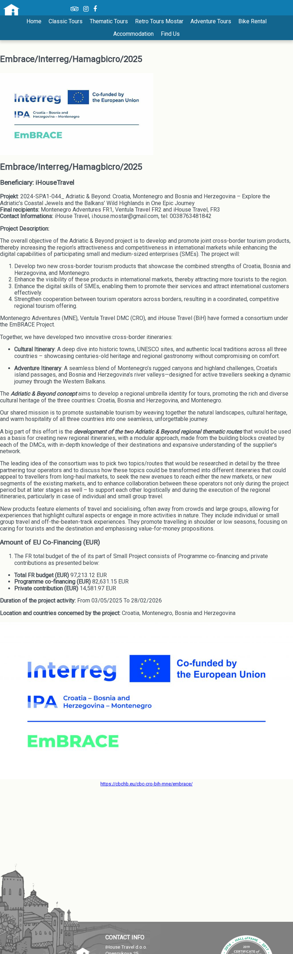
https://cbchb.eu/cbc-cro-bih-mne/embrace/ (146, 783)
